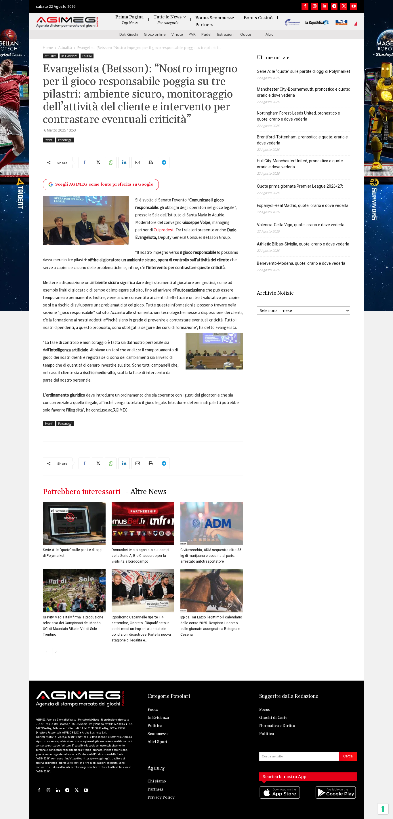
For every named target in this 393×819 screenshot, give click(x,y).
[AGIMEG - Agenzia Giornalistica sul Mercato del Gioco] (67, 22)
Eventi (49, 140)
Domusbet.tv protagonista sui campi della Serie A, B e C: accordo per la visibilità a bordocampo (140, 555)
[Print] (150, 162)
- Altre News (146, 491)
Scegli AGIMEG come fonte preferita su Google (104, 184)
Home (48, 47)
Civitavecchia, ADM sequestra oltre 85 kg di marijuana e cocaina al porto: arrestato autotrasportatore (210, 555)
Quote (245, 34)
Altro (270, 34)
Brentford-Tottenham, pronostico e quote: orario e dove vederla (302, 140)
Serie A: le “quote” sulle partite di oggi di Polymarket (303, 71)
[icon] (280, 798)
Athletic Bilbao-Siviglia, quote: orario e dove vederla (303, 244)
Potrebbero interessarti (81, 491)
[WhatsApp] (111, 162)
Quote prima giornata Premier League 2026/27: (300, 186)
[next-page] (55, 651)
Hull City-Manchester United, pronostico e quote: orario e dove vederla (300, 164)
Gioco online (155, 34)
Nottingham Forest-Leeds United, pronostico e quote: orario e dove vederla (298, 116)
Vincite (177, 34)
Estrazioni (225, 34)
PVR (192, 34)
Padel (206, 34)
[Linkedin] (324, 6)
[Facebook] (305, 6)
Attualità (65, 47)
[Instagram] (314, 6)
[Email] (137, 162)
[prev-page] (46, 651)
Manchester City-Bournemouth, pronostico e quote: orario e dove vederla (303, 92)
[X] (343, 6)
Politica (87, 56)
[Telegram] (334, 6)
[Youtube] (353, 6)
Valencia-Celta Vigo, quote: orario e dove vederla (300, 224)
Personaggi (65, 140)
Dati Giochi (128, 34)
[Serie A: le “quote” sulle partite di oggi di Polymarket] (74, 523)
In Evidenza (69, 56)
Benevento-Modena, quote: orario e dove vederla (301, 263)
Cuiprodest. (164, 230)
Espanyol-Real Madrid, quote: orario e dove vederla (302, 205)
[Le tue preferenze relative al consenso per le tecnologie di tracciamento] (382, 808)
